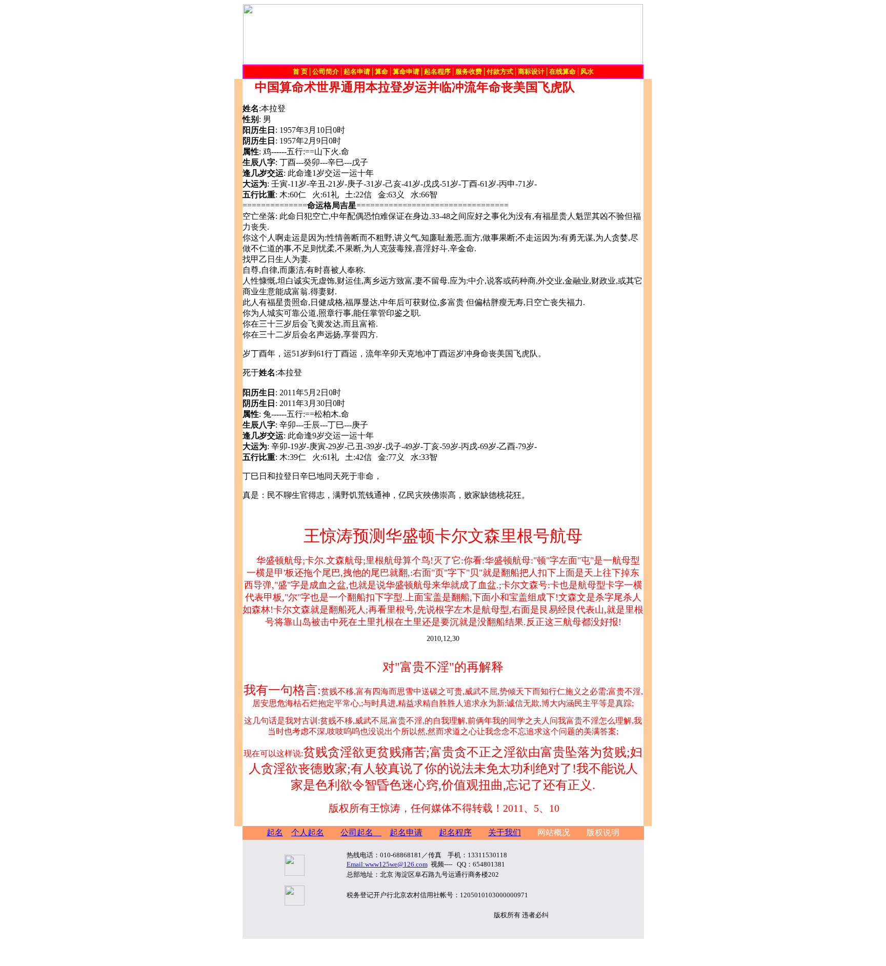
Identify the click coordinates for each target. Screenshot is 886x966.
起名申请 (406, 832)
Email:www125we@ (387, 864)
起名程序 (455, 832)
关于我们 (504, 832)
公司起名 (360, 832)
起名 (275, 832)
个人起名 (307, 832)
